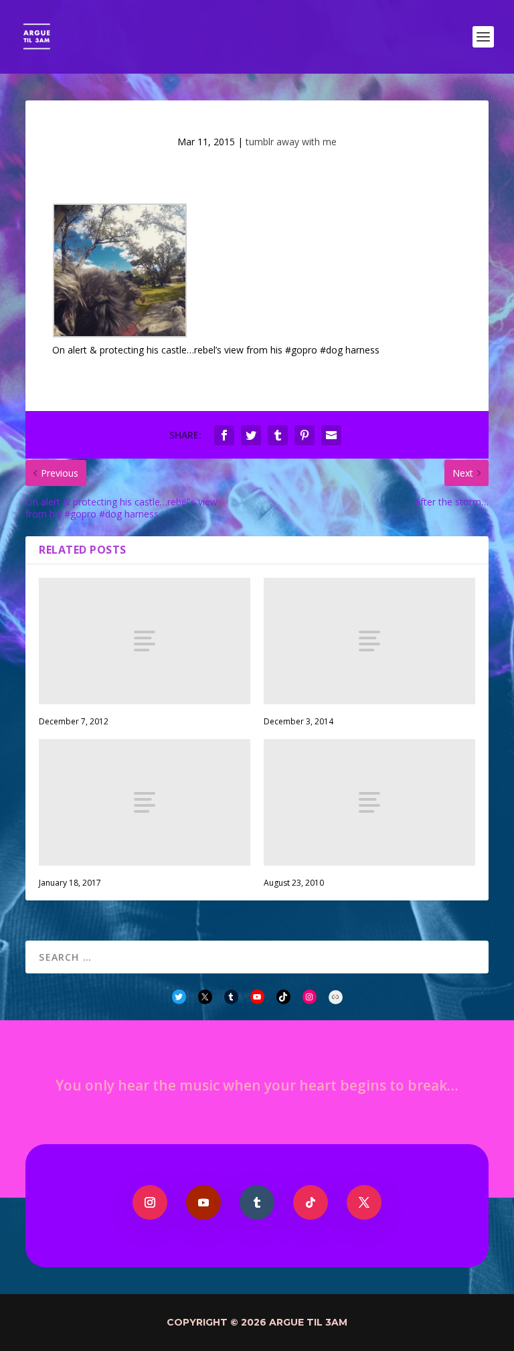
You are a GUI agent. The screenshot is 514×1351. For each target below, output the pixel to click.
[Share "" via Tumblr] (277, 435)
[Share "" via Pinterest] (304, 435)
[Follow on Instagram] (150, 1202)
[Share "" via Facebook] (224, 435)
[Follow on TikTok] (310, 1202)
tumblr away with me (291, 141)
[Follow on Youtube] (203, 1202)
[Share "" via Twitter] (251, 435)
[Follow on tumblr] (257, 1202)
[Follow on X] (364, 1202)
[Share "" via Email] (331, 435)
